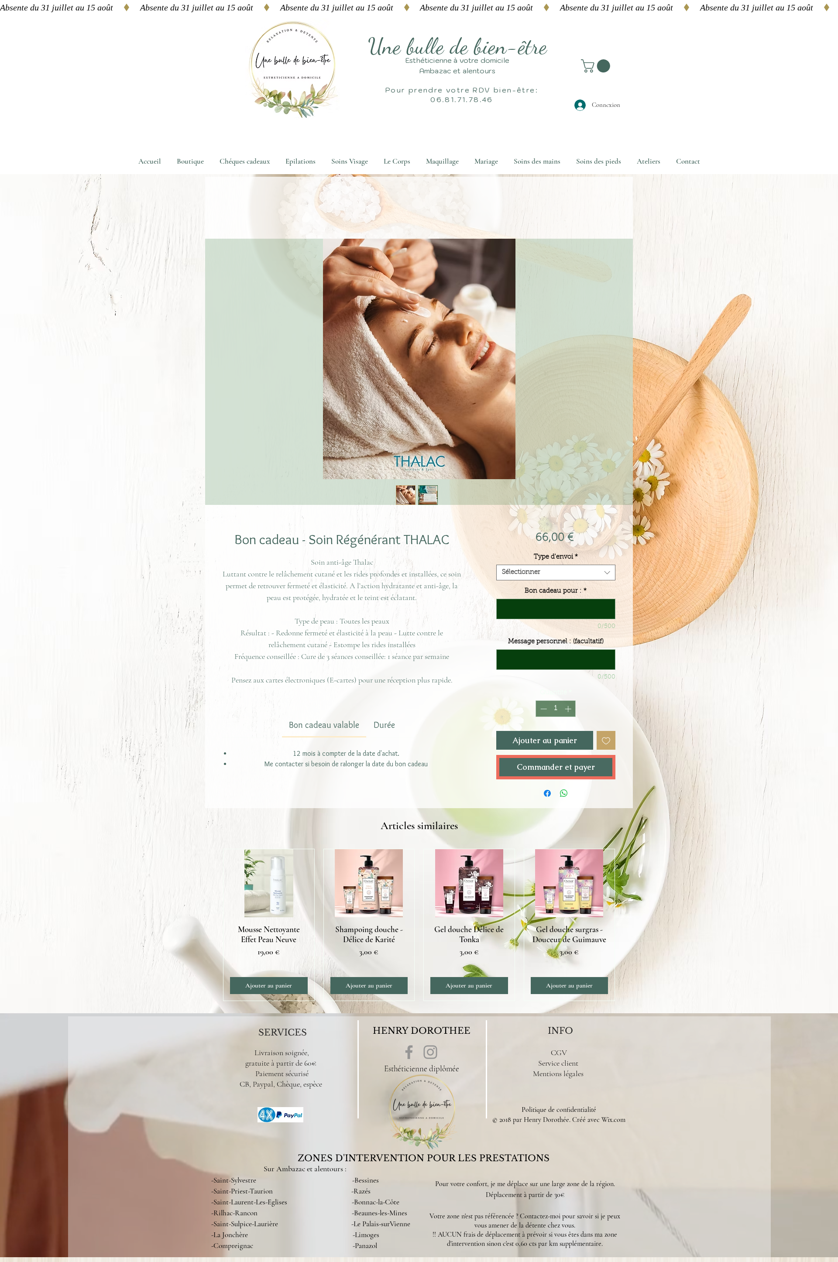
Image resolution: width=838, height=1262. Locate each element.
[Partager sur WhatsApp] (564, 793)
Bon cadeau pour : (556, 591)
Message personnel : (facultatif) (556, 641)
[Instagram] (430, 1052)
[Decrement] (543, 709)
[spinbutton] (556, 709)
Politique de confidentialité (559, 1109)
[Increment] (569, 709)
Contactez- (535, 1216)
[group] (419, 924)
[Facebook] (409, 1052)
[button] (597, 65)
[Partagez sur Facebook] (547, 793)
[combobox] (555, 572)
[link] (324, 725)
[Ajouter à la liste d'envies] (606, 740)
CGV (559, 1052)
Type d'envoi (556, 557)
